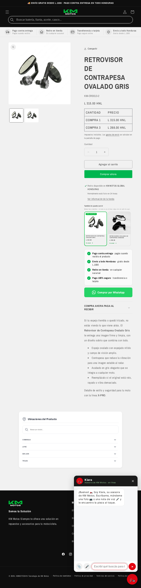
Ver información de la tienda (101, 198)
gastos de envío (113, 134)
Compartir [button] (92, 48)
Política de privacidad (83, 576)
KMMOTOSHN (22, 576)
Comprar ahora (108, 174)
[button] (7, 12)
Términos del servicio (105, 576)
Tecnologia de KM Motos (39, 576)
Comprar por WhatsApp (111, 292)
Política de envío (125, 576)
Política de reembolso (62, 576)
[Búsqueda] (12, 19)
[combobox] (74, 19)
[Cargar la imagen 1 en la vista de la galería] (16, 115)
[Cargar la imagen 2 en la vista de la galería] (32, 115)
